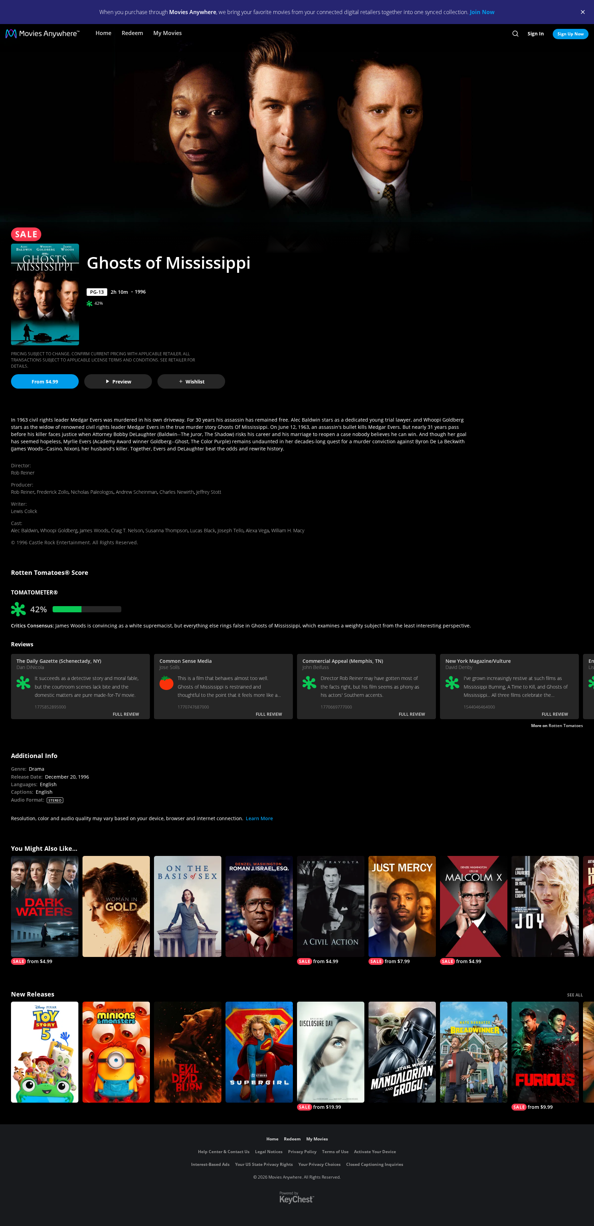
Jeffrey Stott (208, 492)
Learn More (259, 818)
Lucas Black (202, 530)
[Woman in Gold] (116, 906)
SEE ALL (575, 995)
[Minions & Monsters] (116, 1052)
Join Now (482, 12)
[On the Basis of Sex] (187, 906)
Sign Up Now (571, 34)
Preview (121, 381)
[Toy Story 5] (44, 1052)
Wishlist (195, 381)
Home (103, 33)
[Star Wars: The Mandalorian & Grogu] (402, 1052)
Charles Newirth (177, 492)
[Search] (515, 34)
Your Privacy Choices (319, 1164)
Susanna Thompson (166, 530)
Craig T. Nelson (127, 530)
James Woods (94, 530)
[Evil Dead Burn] (187, 1052)
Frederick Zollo (52, 492)
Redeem (132, 33)
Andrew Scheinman (136, 492)
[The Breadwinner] (473, 1052)
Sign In (536, 33)
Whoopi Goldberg (58, 530)
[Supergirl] (259, 1052)
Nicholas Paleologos (92, 492)
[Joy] (545, 906)
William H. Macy (287, 530)
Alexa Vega (257, 530)
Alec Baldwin (24, 530)
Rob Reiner (22, 472)
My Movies (167, 33)
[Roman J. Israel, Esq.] (259, 906)
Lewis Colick (24, 511)
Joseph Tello (230, 530)
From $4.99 (45, 381)
